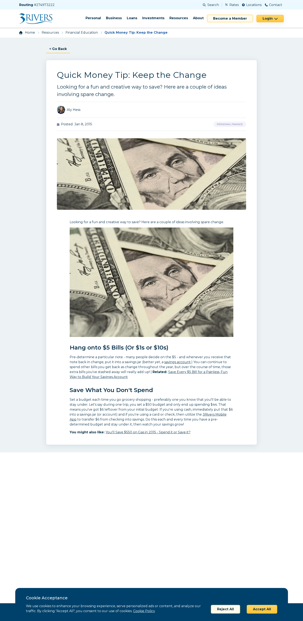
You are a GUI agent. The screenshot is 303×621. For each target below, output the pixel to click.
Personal (93, 18)
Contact (275, 5)
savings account (177, 362)
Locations (254, 5)
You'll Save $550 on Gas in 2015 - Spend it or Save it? (148, 432)
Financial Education (82, 32)
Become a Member (230, 18)
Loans (132, 18)
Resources (178, 18)
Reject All (225, 609)
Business (114, 18)
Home (30, 32)
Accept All (262, 609)
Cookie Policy (144, 611)
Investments (153, 18)
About (198, 18)
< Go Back (58, 49)
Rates (234, 5)
